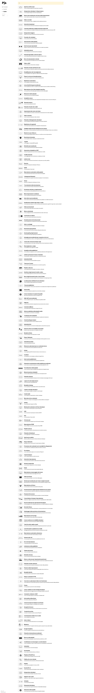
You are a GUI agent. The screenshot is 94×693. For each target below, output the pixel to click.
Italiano (3, 15)
